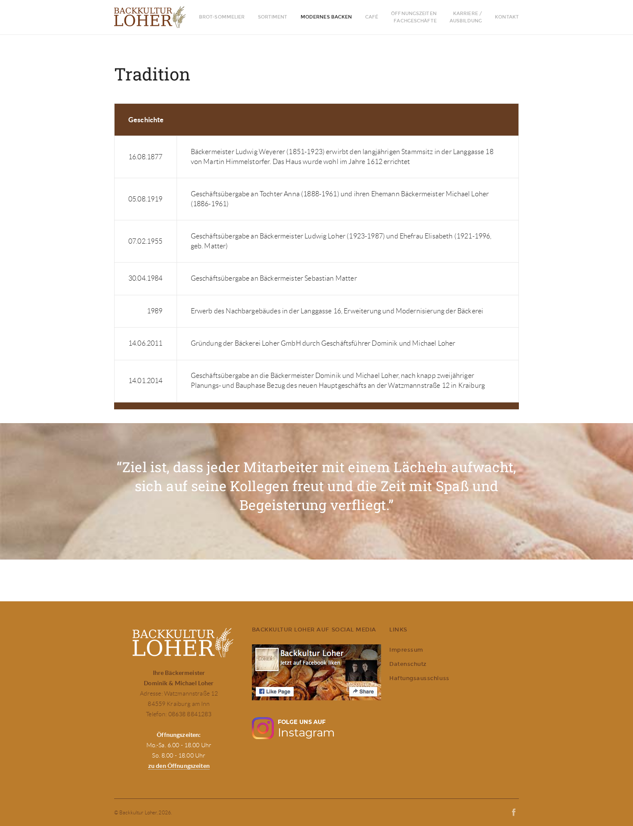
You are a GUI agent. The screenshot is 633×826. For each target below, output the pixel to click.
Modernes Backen (326, 17)
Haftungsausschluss (419, 678)
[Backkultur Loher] (154, 17)
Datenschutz (408, 664)
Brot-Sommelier (222, 17)
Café (371, 17)
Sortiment (273, 17)
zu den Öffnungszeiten (179, 765)
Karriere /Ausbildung (466, 17)
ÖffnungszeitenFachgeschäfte (414, 17)
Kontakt (507, 17)
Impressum (406, 650)
